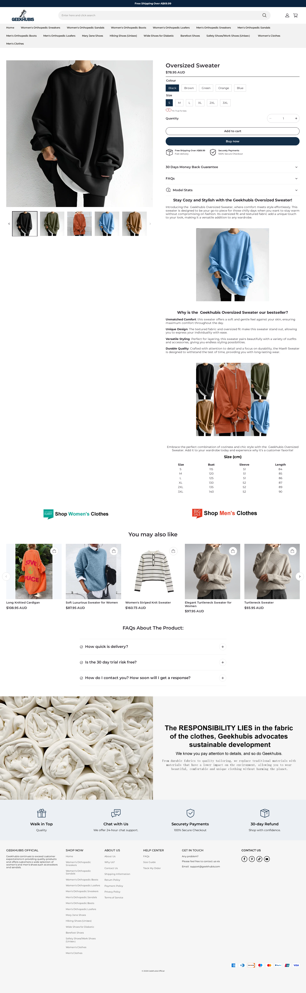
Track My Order (152, 868)
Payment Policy (113, 885)
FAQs (146, 856)
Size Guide (149, 862)
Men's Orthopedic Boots (21, 35)
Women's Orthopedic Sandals (85, 27)
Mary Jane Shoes (92, 35)
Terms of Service (113, 897)
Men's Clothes (15, 43)
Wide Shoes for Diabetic (159, 35)
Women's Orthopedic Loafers (171, 27)
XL (200, 102)
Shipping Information (117, 874)
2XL (212, 102)
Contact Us (111, 868)
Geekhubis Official (156, 971)
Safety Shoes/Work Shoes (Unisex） (228, 35)
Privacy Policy (112, 891)
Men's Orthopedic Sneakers (213, 27)
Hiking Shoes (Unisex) (123, 35)
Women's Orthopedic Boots (128, 27)
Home (10, 27)
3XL (225, 102)
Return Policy (112, 879)
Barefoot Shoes (190, 35)
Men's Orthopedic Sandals (254, 27)
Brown (189, 87)
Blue (240, 87)
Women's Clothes (269, 35)
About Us (109, 856)
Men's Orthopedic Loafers (59, 35)
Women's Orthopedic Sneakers (40, 27)
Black (172, 87)
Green (206, 87)
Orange (223, 87)
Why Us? (109, 862)
